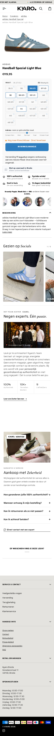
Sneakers (14, 16)
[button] (23, 277)
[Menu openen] (6, 8)
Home (5, 16)
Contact (5, 634)
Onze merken (8, 630)
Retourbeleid (7, 638)
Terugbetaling (8, 602)
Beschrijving (9, 212)
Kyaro (7, 726)
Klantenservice (9, 611)
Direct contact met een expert (20, 529)
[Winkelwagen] (47, 8)
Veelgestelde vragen (12, 593)
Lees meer (7, 232)
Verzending (7, 597)
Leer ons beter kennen (14, 398)
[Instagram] (3, 730)
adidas (24, 16)
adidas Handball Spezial (13, 19)
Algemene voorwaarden (12, 645)
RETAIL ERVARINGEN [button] (11, 658)
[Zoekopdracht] (38, 8)
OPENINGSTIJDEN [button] (10, 681)
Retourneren (8, 606)
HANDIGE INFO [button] (9, 621)
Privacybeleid (8, 642)
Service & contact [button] (11, 584)
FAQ (4, 649)
